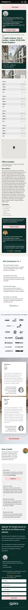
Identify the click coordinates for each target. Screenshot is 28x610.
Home (3, 34)
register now (13, 25)
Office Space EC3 (18, 34)
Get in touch (12, 17)
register (8, 472)
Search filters (14, 7)
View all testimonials (14, 438)
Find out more (13, 305)
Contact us (13, 478)
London (12, 34)
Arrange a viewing (10, 30)
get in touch (18, 219)
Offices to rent (7, 34)
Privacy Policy (21, 607)
